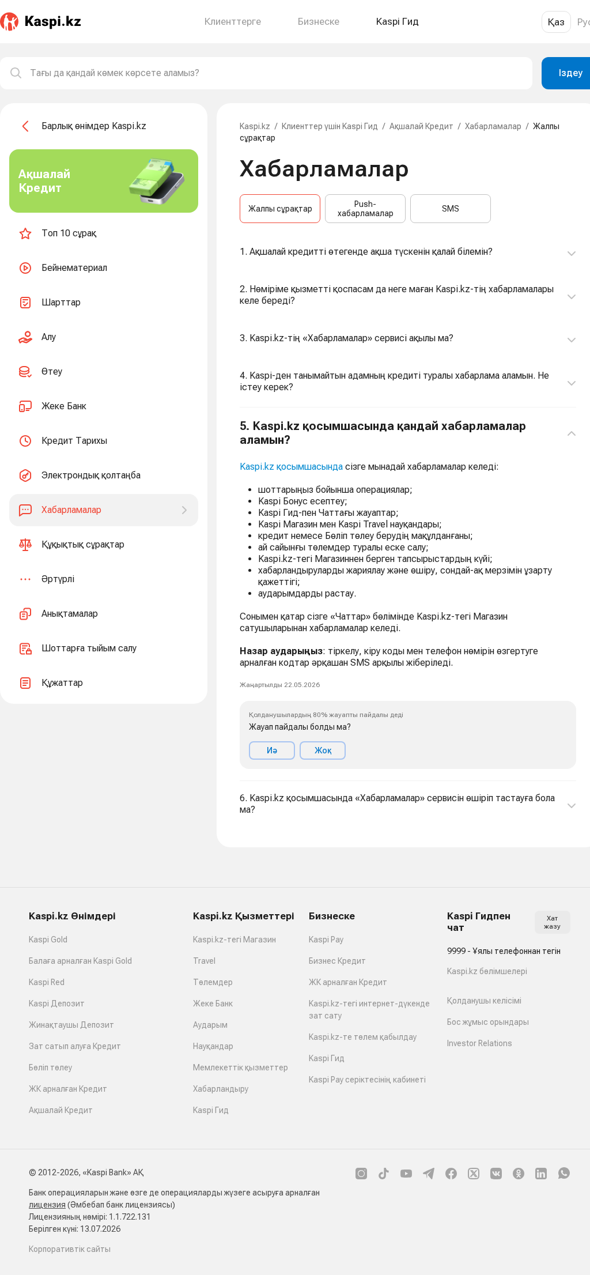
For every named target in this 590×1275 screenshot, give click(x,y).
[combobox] (276, 73)
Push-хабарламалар (366, 208)
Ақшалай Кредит (421, 126)
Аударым (210, 1024)
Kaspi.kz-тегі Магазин (234, 939)
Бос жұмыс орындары (488, 1022)
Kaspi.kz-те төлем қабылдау (363, 1037)
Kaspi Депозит (57, 1003)
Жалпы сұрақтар (280, 208)
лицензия (47, 1204)
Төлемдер (213, 982)
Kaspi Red (47, 982)
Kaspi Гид (211, 1110)
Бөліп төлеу (50, 1067)
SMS (450, 208)
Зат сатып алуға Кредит (75, 1046)
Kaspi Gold (48, 939)
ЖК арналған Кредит (68, 1088)
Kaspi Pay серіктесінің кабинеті (367, 1079)
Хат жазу (552, 922)
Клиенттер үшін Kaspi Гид (330, 126)
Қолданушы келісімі (484, 1000)
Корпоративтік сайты (70, 1249)
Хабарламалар (493, 126)
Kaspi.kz (255, 126)
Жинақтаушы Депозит (71, 1024)
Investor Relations (479, 1043)
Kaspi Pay (326, 939)
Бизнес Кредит (337, 960)
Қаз (556, 22)
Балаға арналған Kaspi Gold (80, 960)
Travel (204, 960)
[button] (408, 594)
